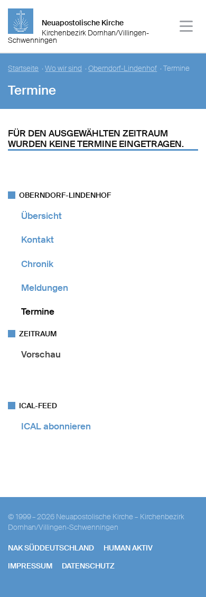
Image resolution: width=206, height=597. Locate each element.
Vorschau (41, 354)
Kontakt (37, 239)
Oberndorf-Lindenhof (122, 68)
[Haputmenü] (187, 28)
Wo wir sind (63, 68)
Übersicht (41, 216)
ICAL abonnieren (56, 426)
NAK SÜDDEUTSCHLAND (51, 548)
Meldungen (44, 287)
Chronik (37, 264)
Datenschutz (88, 566)
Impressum (30, 566)
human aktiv (128, 548)
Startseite (23, 68)
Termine (37, 311)
